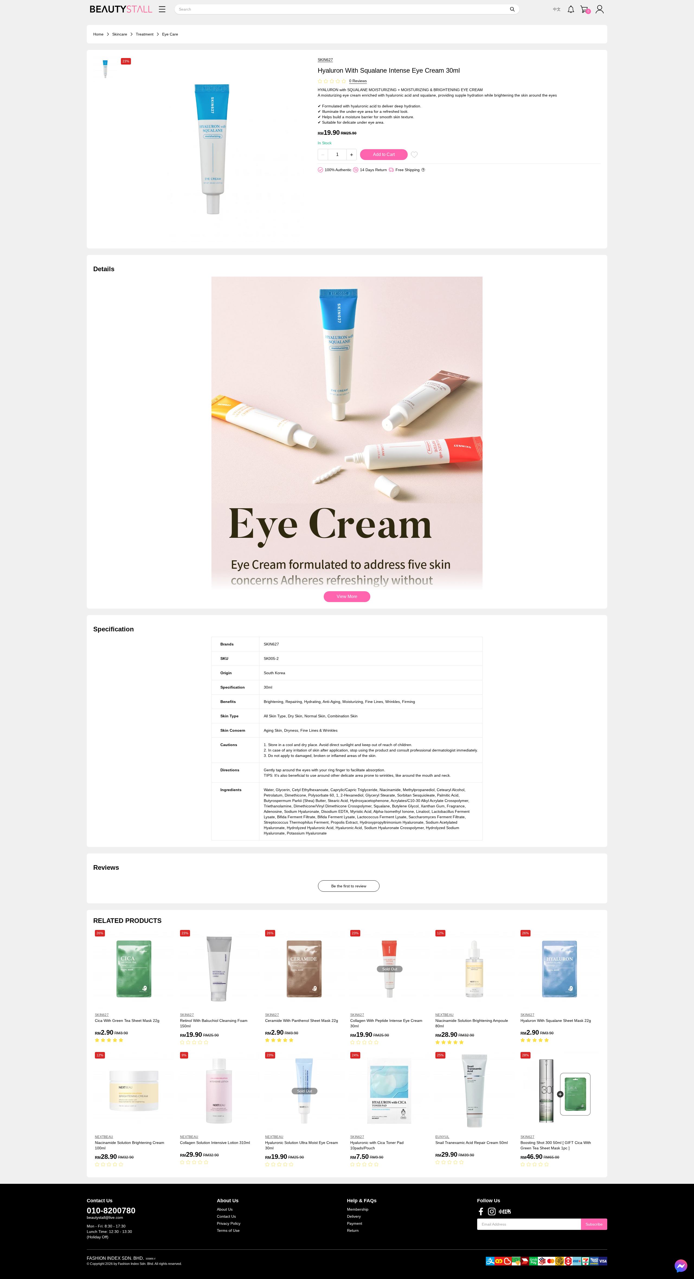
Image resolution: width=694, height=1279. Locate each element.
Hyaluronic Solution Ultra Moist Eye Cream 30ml (301, 1145)
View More (347, 596)
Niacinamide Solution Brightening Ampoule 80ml (471, 1023)
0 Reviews (358, 81)
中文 (557, 9)
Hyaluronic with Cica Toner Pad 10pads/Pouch (377, 1145)
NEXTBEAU (444, 1015)
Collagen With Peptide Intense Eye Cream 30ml (386, 1023)
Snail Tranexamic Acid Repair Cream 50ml (471, 1142)
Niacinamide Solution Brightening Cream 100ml (129, 1145)
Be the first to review (348, 886)
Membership (357, 1209)
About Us (225, 1209)
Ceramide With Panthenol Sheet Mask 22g (301, 1020)
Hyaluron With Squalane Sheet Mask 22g (555, 1020)
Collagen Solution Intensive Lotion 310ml (215, 1142)
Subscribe (594, 1224)
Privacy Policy (228, 1223)
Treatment (144, 34)
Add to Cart (384, 154)
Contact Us (226, 1216)
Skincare (119, 34)
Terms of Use (228, 1230)
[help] (423, 169)
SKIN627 (325, 59)
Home (98, 34)
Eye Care (170, 34)
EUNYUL (442, 1137)
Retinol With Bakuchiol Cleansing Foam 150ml (214, 1023)
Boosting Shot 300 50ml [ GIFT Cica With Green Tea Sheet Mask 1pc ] (555, 1145)
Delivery (354, 1216)
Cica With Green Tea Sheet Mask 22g (127, 1020)
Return (353, 1230)
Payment (354, 1223)
